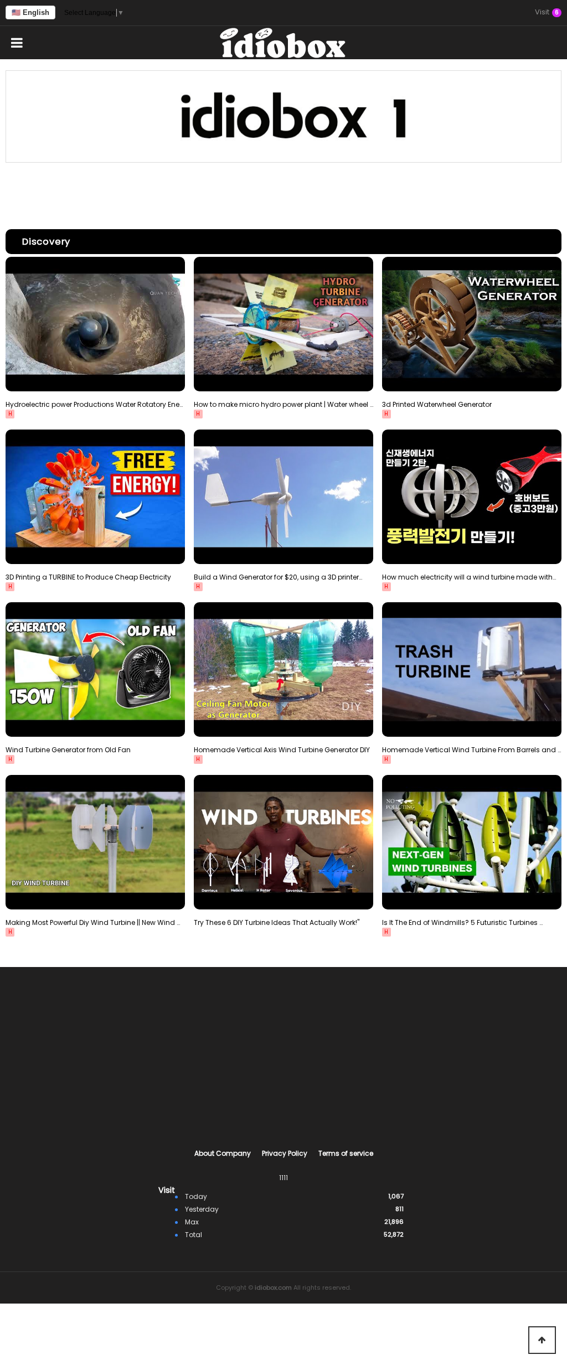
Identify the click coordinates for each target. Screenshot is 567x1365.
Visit (547, 12)
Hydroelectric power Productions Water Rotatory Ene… (94, 404)
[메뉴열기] (17, 43)
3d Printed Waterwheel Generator (437, 404)
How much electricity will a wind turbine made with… (469, 577)
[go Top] (542, 1340)
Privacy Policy (284, 1153)
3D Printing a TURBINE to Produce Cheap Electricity (88, 577)
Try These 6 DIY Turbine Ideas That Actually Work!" (276, 922)
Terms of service (345, 1153)
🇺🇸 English (30, 12)
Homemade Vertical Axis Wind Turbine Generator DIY (282, 749)
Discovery (46, 241)
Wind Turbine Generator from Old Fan (68, 749)
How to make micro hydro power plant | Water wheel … (283, 404)
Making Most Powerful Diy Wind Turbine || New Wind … (93, 922)
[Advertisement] (283, 193)
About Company (222, 1153)
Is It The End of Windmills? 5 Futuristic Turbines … (462, 922)
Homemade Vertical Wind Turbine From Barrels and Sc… (471, 749)
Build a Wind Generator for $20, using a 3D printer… (278, 577)
